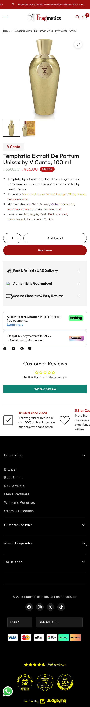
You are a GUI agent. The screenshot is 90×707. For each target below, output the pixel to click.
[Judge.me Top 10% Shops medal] (65, 682)
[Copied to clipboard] (30, 348)
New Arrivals (14, 486)
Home (6, 30)
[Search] (77, 17)
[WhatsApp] (22, 348)
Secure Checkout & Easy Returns (38, 296)
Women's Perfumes (19, 502)
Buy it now (45, 250)
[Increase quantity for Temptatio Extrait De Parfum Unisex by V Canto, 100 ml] (18, 238)
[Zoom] (78, 44)
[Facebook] (5, 348)
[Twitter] (50, 607)
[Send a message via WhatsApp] (8, 691)
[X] (14, 348)
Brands (9, 469)
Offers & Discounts (19, 511)
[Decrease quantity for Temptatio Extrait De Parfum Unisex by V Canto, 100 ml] (6, 238)
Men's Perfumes (17, 494)
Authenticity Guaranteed (32, 283)
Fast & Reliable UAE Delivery (35, 270)
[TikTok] (61, 607)
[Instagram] (40, 607)
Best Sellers (13, 477)
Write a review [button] (45, 389)
